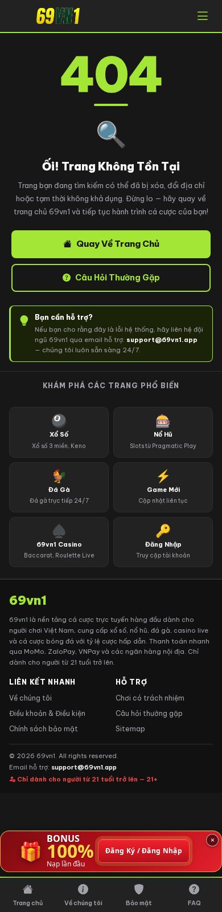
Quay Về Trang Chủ (117, 243)
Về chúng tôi (30, 698)
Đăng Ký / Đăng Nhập (143, 851)
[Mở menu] (202, 15)
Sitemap (130, 728)
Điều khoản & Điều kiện (47, 713)
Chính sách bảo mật (43, 728)
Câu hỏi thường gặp (149, 713)
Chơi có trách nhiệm (150, 698)
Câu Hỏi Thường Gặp (117, 277)
